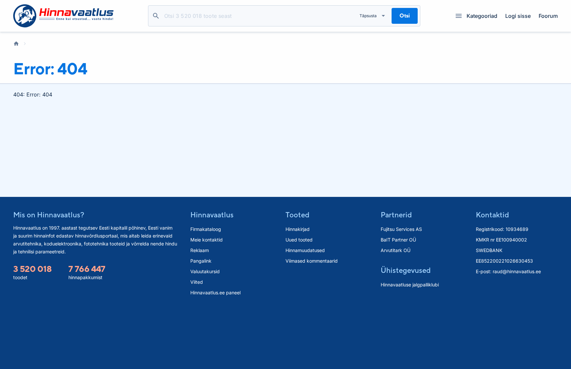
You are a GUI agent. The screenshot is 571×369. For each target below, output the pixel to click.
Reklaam (199, 250)
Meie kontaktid (206, 239)
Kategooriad (482, 16)
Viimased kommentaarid (312, 261)
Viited (196, 282)
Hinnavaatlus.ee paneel (215, 292)
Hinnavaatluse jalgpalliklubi (410, 284)
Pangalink (200, 261)
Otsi (156, 16)
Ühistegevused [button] (406, 270)
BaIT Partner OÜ (398, 239)
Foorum (548, 16)
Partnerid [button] (396, 214)
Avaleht (16, 44)
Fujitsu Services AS (401, 229)
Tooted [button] (297, 214)
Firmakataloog (205, 229)
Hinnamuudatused (305, 250)
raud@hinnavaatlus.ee (517, 271)
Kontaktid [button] (492, 214)
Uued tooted (299, 239)
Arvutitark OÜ (395, 250)
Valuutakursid (205, 271)
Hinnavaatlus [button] (212, 214)
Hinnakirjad (298, 229)
